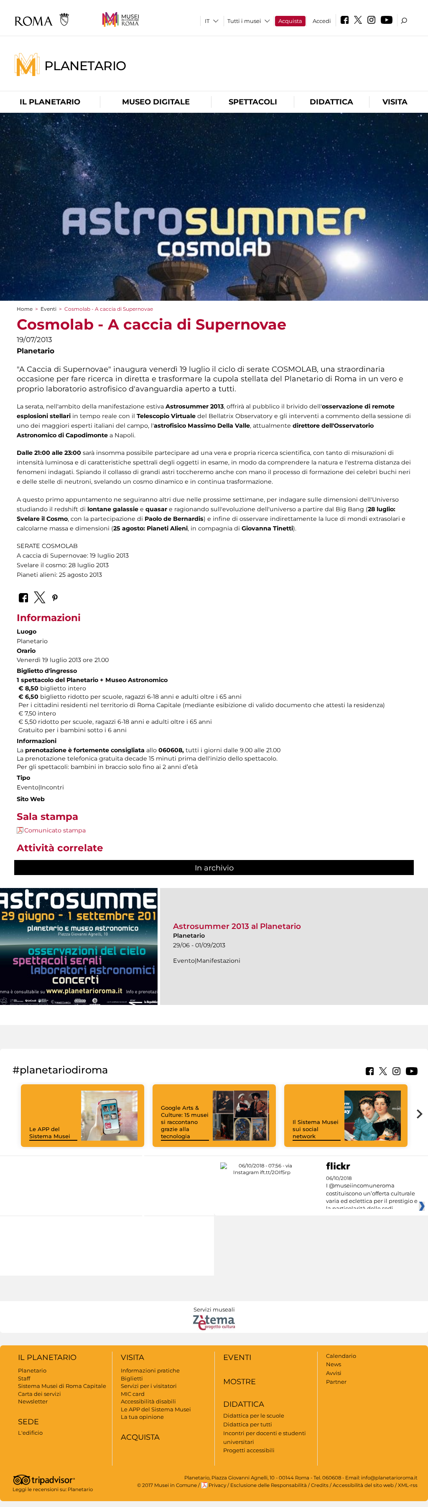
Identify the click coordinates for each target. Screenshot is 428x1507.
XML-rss (408, 1485)
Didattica (331, 102)
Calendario (341, 1355)
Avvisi (333, 1373)
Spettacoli (253, 102)
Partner (336, 1381)
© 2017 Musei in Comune (167, 1485)
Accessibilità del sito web (363, 1485)
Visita (395, 102)
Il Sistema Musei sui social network (316, 1129)
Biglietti (132, 1378)
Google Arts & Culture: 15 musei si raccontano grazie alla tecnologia (185, 1121)
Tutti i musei (244, 21)
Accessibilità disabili (148, 1401)
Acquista (290, 21)
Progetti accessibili (249, 1450)
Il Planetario (50, 102)
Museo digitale (156, 102)
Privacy (217, 1485)
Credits (320, 1485)
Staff (24, 1378)
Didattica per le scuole (253, 1415)
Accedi (322, 21)
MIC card (133, 1393)
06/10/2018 (372, 1193)
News (333, 1364)
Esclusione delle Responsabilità (268, 1485)
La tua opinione (142, 1416)
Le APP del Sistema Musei (49, 1132)
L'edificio (30, 1432)
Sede (28, 1422)
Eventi (48, 309)
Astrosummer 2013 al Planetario (237, 926)
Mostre (239, 1381)
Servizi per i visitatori (149, 1386)
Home (25, 309)
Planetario (85, 65)
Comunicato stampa (55, 830)
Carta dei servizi (39, 1393)
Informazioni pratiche (150, 1370)
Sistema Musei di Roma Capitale (62, 1386)
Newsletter (33, 1401)
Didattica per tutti (247, 1424)
